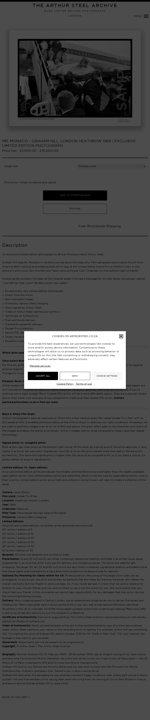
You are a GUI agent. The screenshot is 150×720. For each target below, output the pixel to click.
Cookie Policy (65, 384)
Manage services (40, 366)
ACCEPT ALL (43, 376)
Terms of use (84, 384)
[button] (121, 336)
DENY (75, 376)
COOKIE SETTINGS (107, 376)
